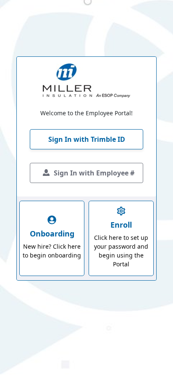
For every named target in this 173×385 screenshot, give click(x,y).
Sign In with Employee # (94, 173)
